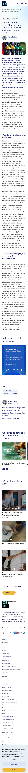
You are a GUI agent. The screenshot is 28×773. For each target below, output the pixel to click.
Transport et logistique (8, 728)
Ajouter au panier (15, 369)
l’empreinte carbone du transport (12, 76)
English (4, 744)
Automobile (14, 393)
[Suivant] (7, 469)
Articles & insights (6, 735)
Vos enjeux (5, 672)
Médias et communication (8, 710)
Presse (4, 645)
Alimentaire (5, 679)
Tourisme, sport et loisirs (8, 725)
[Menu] (26, 3)
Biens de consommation (8, 690)
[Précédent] (3, 469)
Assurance (5, 681)
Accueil (4, 9)
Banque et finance (6, 687)
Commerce (5, 693)
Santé (3, 713)
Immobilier (4, 705)
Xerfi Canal (5, 650)
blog (8, 9)
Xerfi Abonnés (5, 653)
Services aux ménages (8, 719)
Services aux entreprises (8, 716)
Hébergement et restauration (9, 702)
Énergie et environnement (10, 390)
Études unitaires (6, 663)
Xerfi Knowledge (6, 656)
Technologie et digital (7, 722)
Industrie (6, 393)
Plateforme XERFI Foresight (9, 666)
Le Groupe (5, 642)
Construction (5, 696)
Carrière (4, 648)
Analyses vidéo (6, 737)
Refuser (14, 759)
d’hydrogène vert (14, 225)
